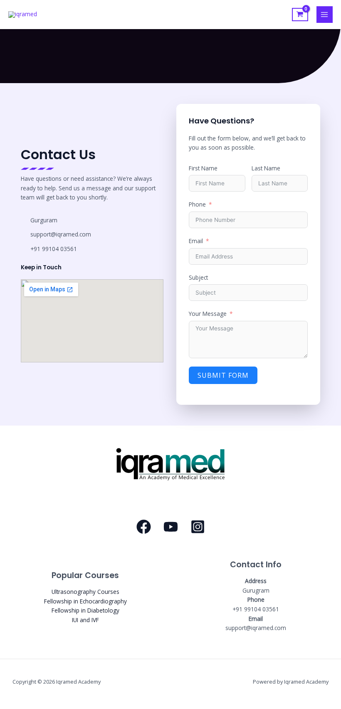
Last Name (266, 168)
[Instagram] (197, 526)
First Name (203, 168)
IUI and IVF (85, 620)
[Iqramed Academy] (22, 14)
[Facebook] (143, 526)
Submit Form (223, 375)
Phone (197, 204)
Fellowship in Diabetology (85, 610)
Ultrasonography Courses (85, 592)
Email (196, 241)
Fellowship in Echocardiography (85, 601)
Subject (198, 277)
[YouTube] (170, 526)
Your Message (208, 314)
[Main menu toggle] (324, 14)
